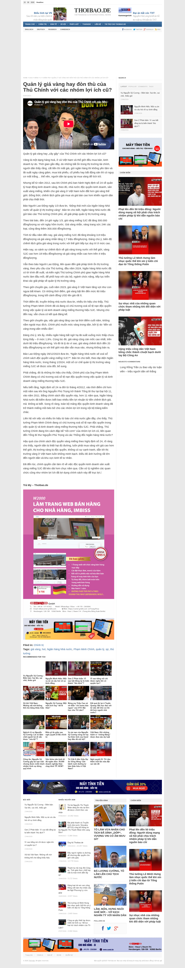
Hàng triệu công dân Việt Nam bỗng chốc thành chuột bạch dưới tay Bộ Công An (140, 352)
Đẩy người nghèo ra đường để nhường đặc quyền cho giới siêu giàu (78, 855)
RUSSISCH (52, 29)
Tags (151, 86)
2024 (31, 78)
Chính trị (42, 24)
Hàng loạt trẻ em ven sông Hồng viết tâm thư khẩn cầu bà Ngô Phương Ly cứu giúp (75, 889)
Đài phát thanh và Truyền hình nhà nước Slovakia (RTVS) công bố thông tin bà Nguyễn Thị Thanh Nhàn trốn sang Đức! (74, 828)
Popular (132, 86)
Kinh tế (53, 24)
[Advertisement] (92, 54)
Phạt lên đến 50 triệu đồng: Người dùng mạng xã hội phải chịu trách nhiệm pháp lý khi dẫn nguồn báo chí (140, 214)
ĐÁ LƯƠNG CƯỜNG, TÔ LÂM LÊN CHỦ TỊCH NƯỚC (109, 874)
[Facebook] (104, 929)
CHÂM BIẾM (125, 172)
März (36, 78)
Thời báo (32, 961)
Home (25, 78)
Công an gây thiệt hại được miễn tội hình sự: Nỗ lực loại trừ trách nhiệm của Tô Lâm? (74, 924)
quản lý (100, 649)
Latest (124, 86)
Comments (143, 86)
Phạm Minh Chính (84, 649)
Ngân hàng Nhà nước (59, 649)
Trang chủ (30, 24)
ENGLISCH (29, 29)
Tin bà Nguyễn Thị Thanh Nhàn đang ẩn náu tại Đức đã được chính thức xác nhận (74, 809)
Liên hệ (98, 24)
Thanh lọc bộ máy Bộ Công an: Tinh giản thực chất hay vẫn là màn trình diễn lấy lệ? (75, 871)
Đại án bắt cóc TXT (144, 13)
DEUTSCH (41, 29)
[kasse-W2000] (68, 616)
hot (44, 649)
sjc (107, 649)
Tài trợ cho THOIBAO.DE (115, 24)
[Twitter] (110, 929)
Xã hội (63, 24)
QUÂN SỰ (69, 955)
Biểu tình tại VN (43, 13)
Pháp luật (74, 24)
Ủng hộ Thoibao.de (51, 2)
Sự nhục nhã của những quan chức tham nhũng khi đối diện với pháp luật (139, 306)
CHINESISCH (65, 29)
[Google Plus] (117, 929)
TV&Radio (87, 24)
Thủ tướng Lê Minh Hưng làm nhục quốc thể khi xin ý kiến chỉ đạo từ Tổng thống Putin (138, 261)
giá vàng (35, 649)
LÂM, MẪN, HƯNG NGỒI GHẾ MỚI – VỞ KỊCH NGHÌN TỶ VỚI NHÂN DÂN (110, 912)
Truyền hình (101, 800)
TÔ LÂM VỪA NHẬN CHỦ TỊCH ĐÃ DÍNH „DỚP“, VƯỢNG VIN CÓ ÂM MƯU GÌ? (109, 834)
